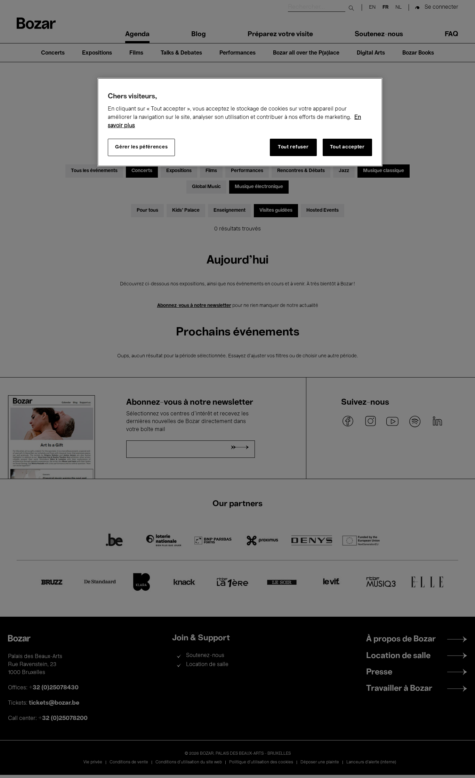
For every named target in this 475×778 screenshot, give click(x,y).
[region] (240, 122)
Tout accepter (347, 147)
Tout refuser (293, 147)
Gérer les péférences (141, 147)
